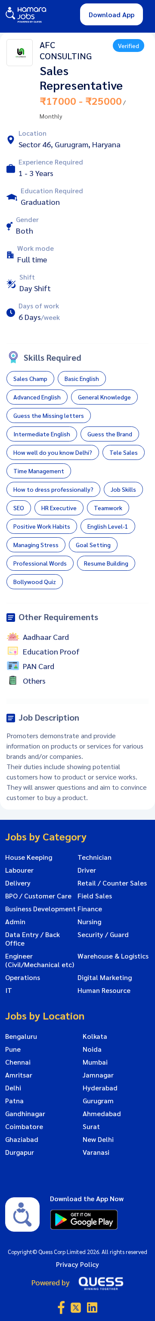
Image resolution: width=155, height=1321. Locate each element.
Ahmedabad (102, 1113)
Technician (95, 857)
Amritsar (18, 1075)
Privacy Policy (77, 1264)
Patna (14, 1100)
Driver (87, 870)
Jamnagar (98, 1075)
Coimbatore (24, 1126)
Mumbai (95, 1062)
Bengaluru (21, 1036)
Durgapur (19, 1152)
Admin (15, 921)
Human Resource (104, 990)
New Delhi (98, 1139)
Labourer (19, 870)
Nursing (89, 921)
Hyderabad (100, 1088)
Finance (90, 908)
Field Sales (95, 896)
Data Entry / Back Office (32, 938)
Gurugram (98, 1100)
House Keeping (28, 857)
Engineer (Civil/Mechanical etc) (39, 960)
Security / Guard (103, 934)
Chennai (18, 1062)
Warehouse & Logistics (113, 956)
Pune (13, 1049)
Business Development (40, 908)
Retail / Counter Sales (112, 883)
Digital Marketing (105, 977)
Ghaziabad (21, 1139)
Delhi (13, 1088)
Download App (111, 14)
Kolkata (95, 1036)
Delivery (18, 883)
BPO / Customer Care (38, 896)
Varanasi (96, 1152)
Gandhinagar (25, 1113)
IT (8, 990)
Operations (22, 977)
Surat (91, 1126)
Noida (92, 1049)
